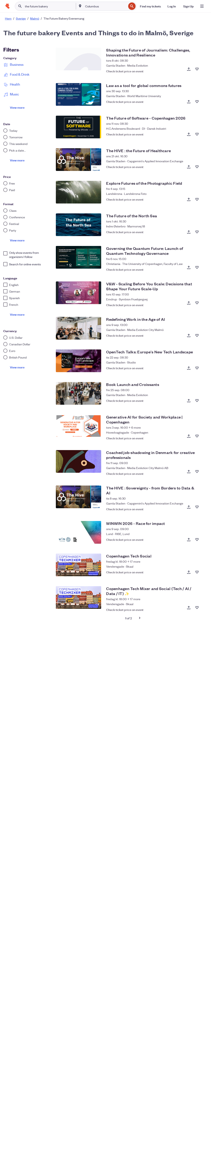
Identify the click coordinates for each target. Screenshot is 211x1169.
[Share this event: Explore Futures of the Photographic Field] (189, 199)
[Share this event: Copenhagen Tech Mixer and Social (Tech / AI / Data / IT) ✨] (189, 607)
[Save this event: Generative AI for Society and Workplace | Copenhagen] (197, 436)
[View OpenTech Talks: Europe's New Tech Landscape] (78, 360)
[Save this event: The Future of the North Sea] (197, 232)
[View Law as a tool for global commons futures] (78, 94)
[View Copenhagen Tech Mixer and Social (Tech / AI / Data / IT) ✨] (78, 597)
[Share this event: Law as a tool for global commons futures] (189, 102)
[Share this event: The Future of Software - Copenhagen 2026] (189, 134)
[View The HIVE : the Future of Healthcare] (78, 159)
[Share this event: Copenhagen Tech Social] (189, 572)
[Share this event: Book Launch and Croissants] (189, 400)
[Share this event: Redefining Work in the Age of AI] (189, 335)
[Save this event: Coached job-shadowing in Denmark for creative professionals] (197, 471)
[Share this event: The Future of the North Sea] (189, 232)
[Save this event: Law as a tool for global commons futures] (197, 102)
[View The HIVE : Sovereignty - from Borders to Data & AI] (78, 497)
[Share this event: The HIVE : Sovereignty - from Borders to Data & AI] (189, 507)
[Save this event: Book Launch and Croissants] (197, 400)
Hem (8, 18)
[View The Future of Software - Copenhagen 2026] (78, 127)
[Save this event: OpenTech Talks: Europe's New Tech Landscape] (197, 368)
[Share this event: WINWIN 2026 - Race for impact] (189, 539)
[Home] (7, 6)
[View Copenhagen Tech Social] (78, 565)
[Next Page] (140, 618)
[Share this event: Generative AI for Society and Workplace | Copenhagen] (189, 436)
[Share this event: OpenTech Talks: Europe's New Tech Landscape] (189, 368)
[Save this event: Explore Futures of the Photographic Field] (197, 199)
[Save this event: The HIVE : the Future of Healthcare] (197, 167)
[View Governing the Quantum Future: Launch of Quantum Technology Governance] (78, 257)
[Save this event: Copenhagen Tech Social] (197, 572)
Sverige (21, 18)
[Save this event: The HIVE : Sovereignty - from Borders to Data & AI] (197, 507)
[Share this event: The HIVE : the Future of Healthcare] (189, 167)
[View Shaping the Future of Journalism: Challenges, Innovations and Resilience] (78, 59)
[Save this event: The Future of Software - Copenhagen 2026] (197, 134)
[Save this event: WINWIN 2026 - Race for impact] (197, 539)
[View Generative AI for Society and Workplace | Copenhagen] (78, 426)
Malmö (34, 18)
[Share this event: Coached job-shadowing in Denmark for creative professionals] (189, 471)
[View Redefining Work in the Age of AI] (78, 328)
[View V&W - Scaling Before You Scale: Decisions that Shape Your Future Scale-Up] (78, 292)
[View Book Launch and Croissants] (78, 393)
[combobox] (105, 6)
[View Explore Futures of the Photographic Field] (78, 192)
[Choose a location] (80, 6)
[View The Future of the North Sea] (78, 224)
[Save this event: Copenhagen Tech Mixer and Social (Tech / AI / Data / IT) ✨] (197, 607)
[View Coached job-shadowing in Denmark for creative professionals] (78, 461)
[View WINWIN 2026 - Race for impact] (78, 532)
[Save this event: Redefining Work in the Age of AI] (197, 335)
